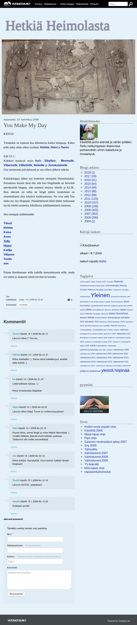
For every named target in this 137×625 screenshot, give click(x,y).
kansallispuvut (98, 310)
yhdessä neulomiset (90, 371)
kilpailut (123, 310)
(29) (90, 176)
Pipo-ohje (90, 438)
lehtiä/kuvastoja (91, 326)
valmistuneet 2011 (87, 357)
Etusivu (38, 4)
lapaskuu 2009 (118, 322)
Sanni (65, 147)
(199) (91, 206)
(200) (91, 217)
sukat (93, 345)
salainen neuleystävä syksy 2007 (98, 342)
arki (128, 296)
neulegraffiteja (86, 330)
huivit (126, 301)
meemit (114, 325)
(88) (90, 191)
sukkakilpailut (101, 346)
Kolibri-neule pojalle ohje (100, 426)
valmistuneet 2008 (87, 354)
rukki (105, 338)
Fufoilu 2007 (101, 282)
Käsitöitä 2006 (93, 430)
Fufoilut (110, 282)
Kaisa (7, 232)
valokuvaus (100, 366)
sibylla (16, 501)
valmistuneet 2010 (120, 354)
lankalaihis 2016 (92, 322)
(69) (90, 187)
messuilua (122, 326)
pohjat (94, 334)
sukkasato (112, 346)
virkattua (109, 366)
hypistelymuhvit (97, 306)
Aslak (93, 282)
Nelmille (39, 165)
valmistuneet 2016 (120, 362)
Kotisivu (34, 556)
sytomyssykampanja (89, 350)
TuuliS (16, 480)
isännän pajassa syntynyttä (115, 306)
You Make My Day (25, 125)
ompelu (116, 330)
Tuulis (8, 259)
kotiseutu (88, 313)
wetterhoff (126, 366)
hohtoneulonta (117, 302)
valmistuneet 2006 (121, 350)
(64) (90, 183)
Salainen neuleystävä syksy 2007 (105, 441)
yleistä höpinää (115, 370)
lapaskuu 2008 (105, 322)
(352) (91, 213)
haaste (107, 302)
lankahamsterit (101, 318)
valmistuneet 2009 (103, 354)
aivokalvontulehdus (118, 296)
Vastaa (14, 345)
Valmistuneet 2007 (96, 453)
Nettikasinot (50, 4)
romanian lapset (96, 338)
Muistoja (123, 285)
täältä (102, 261)
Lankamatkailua (112, 285)
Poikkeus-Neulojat (95, 290)
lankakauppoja (114, 317)
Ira (37, 160)
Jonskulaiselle (57, 165)
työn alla (102, 350)
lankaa (90, 317)
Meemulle (67, 160)
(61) (90, 180)
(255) (91, 210)
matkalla (106, 326)
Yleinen (23, 305)
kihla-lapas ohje (94, 468)
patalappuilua (85, 334)
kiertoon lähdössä (112, 310)
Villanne (9, 254)
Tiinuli (8, 223)
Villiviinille (25, 165)
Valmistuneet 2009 (96, 460)
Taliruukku (90, 449)
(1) (89, 172)
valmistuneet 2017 (87, 366)
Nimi (10, 534)
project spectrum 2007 (107, 334)
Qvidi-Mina (108, 290)
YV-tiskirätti (91, 464)
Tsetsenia (117, 290)
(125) (91, 198)
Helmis (44, 147)
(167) (91, 202)
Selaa (67, 4)
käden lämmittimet (118, 313)
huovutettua (85, 305)
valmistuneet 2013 (120, 357)
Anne (7, 236)
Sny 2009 (90, 445)
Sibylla (48, 160)
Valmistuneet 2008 (96, 456)
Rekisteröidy (82, 4)
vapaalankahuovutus (97, 471)
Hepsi (15, 407)
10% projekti (85, 282)
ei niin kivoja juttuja (96, 302)
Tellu (15, 428)
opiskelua (124, 330)
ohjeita (110, 330)
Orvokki (83, 290)
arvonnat (84, 302)
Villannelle (10, 165)
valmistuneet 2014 (88, 362)
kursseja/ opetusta (100, 314)
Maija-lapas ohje (94, 434)
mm (14, 455)
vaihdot (109, 350)
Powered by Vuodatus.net (119, 620)
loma (100, 326)
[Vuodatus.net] (17, 620)
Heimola (118, 281)
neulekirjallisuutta (99, 330)
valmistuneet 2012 (104, 357)
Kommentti (12, 567)
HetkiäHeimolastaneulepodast (92, 286)
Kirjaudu (94, 4)
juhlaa (89, 309)
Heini (54, 147)
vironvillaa (117, 366)
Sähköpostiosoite (24, 545)
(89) (90, 195)
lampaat (83, 317)
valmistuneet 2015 (104, 362)
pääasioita (121, 334)
